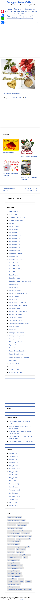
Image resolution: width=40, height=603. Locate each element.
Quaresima (12, 360)
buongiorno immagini (13, 544)
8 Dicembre (13, 214)
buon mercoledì (21, 549)
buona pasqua (25, 533)
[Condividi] (2, 22)
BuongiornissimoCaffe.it (20, 2)
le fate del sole (12, 579)
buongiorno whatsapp (14, 547)
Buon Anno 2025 (14, 247)
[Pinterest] (2, 11)
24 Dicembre (13, 211)
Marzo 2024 (13, 459)
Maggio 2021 (13, 478)
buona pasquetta (12, 536)
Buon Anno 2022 (14, 238)
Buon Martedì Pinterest (29, 156)
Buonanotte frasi (26, 531)
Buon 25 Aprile (14, 229)
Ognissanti (12, 345)
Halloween (12, 330)
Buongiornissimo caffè (25, 536)
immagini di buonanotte (14, 573)
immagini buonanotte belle (15, 565)
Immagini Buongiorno (16, 336)
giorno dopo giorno (13, 560)
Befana (11, 223)
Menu (4, 22)
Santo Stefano (14, 363)
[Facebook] (2, 15)
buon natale (11, 552)
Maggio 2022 (13, 472)
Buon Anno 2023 (14, 241)
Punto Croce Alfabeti (16, 351)
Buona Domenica (15, 290)
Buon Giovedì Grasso (16, 260)
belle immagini (12, 522)
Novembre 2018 (14, 490)
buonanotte (19, 528)
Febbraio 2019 (14, 484)
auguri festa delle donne (14, 517)
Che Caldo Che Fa (15, 317)
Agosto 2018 (13, 499)
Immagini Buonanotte (16, 333)
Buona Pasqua (14, 296)
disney (25, 557)
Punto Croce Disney (16, 354)
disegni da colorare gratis (14, 557)
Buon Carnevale (14, 251)
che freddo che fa (13, 555)
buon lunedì (11, 549)
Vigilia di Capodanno (16, 372)
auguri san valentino (13, 520)
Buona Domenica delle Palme (19, 293)
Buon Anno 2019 (14, 235)
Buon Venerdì (13, 287)
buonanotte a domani (14, 531)
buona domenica (22, 525)
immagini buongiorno (13, 571)
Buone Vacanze (14, 308)
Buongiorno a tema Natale (18, 311)
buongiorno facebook (14, 541)
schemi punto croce (13, 587)
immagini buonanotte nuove (15, 568)
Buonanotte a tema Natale (18, 305)
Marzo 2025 (13, 453)
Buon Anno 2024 (14, 244)
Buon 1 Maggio (14, 226)
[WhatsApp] (2, 19)
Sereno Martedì (8, 152)
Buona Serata (13, 299)
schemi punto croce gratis (15, 589)
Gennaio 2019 (13, 487)
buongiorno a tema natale (23, 539)
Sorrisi (11, 366)
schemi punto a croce (14, 584)
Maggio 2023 (13, 466)
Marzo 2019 (13, 481)
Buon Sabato (13, 284)
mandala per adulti (13, 581)
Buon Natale (13, 275)
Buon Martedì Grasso (16, 269)
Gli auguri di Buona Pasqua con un (21, 441)
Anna (26, 98)
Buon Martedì (14, 266)
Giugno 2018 (13, 505)
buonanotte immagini (14, 533)
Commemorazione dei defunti (19, 323)
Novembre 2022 (14, 469)
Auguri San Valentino (16, 220)
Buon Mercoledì (14, 272)
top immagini (27, 589)
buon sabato (20, 552)
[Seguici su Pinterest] (13, 18)
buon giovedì (25, 547)
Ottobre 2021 (13, 475)
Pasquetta (12, 348)
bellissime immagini (23, 522)
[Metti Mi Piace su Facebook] (26, 18)
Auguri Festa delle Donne (17, 217)
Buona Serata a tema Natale (18, 302)
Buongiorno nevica (15, 314)
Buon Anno (13, 232)
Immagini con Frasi (15, 339)
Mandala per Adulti (15, 342)
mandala (21, 579)
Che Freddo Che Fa (15, 320)
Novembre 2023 (14, 463)
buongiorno (11, 539)
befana (23, 520)
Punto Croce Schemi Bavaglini (19, 357)
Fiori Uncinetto (14, 327)
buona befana (11, 525)
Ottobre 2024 (13, 456)
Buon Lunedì (13, 263)
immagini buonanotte (14, 563)
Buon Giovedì (13, 257)
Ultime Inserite (14, 369)
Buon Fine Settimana (16, 254)
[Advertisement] (20, 37)
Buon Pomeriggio (15, 278)
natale (21, 581)
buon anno (11, 528)
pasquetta (28, 581)
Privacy (21, 599)
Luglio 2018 (13, 502)
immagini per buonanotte (15, 576)
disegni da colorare (25, 555)
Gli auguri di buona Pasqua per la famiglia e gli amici (20, 437)
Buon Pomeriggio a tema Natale (20, 281)
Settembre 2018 (14, 496)
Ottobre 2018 (13, 493)
